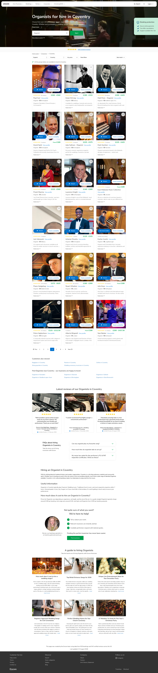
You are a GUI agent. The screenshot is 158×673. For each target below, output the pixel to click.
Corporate (47, 4)
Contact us (13, 665)
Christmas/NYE (58, 4)
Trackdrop (118, 669)
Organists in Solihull (102, 375)
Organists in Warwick (70, 375)
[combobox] (40, 57)
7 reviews (75, 189)
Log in (149, 4)
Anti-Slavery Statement (87, 662)
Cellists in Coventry (102, 362)
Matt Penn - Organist (49, 427)
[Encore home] (6, 4)
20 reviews (43, 95)
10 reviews (108, 283)
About (82, 658)
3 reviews (43, 142)
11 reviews (108, 330)
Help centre (13, 658)
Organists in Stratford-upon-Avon (42, 377)
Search (138, 4)
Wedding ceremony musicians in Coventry (76, 365)
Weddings (28, 4)
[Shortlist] (144, 3)
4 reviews (75, 142)
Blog (46, 665)
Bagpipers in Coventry (38, 362)
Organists (44, 54)
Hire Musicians (17, 4)
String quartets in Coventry (40, 365)
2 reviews (107, 187)
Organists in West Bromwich (104, 377)
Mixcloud (126, 669)
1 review (75, 236)
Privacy (12, 662)
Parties (38, 4)
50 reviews (76, 283)
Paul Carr (78, 428)
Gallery (47, 662)
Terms (12, 660)
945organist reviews (84, 50)
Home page (35, 54)
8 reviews (107, 95)
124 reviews (44, 283)
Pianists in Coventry (70, 362)
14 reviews (43, 330)
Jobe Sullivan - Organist (112, 428)
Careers (82, 660)
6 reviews (75, 95)
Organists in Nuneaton (38, 375)
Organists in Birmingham (71, 377)
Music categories (50, 660)
